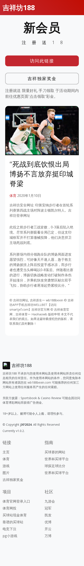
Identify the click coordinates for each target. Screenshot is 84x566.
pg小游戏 (10, 535)
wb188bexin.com (39, 382)
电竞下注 (9, 528)
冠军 (48, 508)
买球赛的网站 (55, 452)
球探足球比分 (55, 465)
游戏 (6, 465)
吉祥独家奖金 (42, 78)
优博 (48, 522)
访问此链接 (42, 61)
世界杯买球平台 (57, 459)
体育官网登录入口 (16, 501)
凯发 (48, 515)
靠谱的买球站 (13, 522)
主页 (6, 452)
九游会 (50, 501)
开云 (48, 528)
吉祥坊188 (19, 7)
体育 (12, 195)
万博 (48, 535)
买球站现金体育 (15, 515)
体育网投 (9, 508)
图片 (6, 472)
